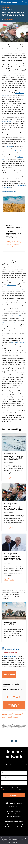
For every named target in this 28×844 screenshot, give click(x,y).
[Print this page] (12, 741)
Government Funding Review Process (14, 819)
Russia (15, 717)
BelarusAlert (5, 7)
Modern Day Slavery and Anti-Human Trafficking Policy (14, 824)
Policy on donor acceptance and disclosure (14, 821)
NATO (3, 717)
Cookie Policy (18, 811)
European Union (18, 714)
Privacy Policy (10, 811)
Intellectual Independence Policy (14, 816)
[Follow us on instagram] (14, 697)
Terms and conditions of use (14, 813)
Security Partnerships (7, 720)
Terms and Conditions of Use (12, 789)
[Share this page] (16, 741)
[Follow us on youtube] (17, 697)
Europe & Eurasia (16, 241)
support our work (14, 705)
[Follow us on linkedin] (20, 697)
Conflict (8, 241)
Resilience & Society (11, 246)
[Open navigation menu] (26, 2)
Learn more (9, 674)
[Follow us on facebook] (10, 697)
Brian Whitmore (8, 20)
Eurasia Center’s (9, 656)
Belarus (6, 477)
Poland (9, 717)
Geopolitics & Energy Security (13, 244)
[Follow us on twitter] (7, 697)
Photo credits (20, 826)
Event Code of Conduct (10, 826)
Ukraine (16, 720)
